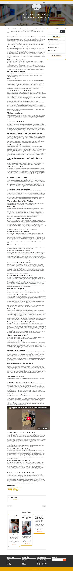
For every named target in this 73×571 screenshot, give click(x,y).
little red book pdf (12, 488)
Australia (23, 560)
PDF (28, 11)
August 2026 (9, 559)
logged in (15, 499)
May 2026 (8, 562)
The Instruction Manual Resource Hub (36, 6)
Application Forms (25, 559)
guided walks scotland (53, 39)
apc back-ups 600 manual (54, 47)
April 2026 (9, 563)
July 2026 (8, 560)
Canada (23, 562)
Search (56, 28)
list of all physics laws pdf (54, 44)
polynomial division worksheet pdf (39, 517)
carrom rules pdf (14, 516)
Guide (23, 563)
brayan (35, 17)
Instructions (24, 564)
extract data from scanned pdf (26, 517)
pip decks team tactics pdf (13, 489)
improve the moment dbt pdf (54, 42)
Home (25, 11)
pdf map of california (53, 50)
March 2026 (9, 564)
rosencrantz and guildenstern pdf (15, 486)
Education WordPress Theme (36, 569)
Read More (14, 544)
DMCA (8, 2)
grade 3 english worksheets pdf (14, 490)
